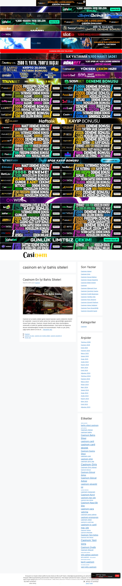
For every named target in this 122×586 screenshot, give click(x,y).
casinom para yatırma (87, 510)
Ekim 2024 (84, 367)
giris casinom (85, 557)
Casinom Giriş (85, 274)
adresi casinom (84, 423)
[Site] (30, 88)
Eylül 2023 (84, 404)
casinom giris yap (87, 461)
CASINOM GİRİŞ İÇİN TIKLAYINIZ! (61, 51)
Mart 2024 (84, 387)
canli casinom (84, 427)
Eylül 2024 (84, 370)
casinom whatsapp (86, 532)
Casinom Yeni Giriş (89, 542)
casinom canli (87, 441)
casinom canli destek (88, 446)
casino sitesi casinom (85, 552)
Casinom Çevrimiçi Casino (89, 291)
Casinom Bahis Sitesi (88, 436)
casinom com (86, 456)
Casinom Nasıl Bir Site (89, 504)
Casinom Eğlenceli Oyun (89, 288)
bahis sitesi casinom (89, 425)
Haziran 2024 (85, 379)
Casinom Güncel (86, 470)
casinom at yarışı (29, 335)
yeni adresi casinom (85, 564)
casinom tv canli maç (87, 522)
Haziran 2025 (85, 350)
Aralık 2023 (85, 396)
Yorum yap (28, 337)
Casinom (27, 334)
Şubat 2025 (85, 356)
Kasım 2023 (85, 399)
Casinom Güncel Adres (88, 473)
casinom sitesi (86, 520)
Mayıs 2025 (85, 353)
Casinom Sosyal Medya (89, 277)
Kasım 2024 (85, 365)
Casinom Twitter (86, 530)
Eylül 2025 (84, 348)
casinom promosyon (89, 517)
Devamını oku (47, 329)
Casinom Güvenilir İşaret (89, 311)
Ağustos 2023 (85, 407)
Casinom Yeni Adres (89, 535)
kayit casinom (87, 562)
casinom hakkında (84, 489)
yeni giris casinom (88, 567)
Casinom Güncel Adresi (89, 479)
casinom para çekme (88, 515)
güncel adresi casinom (85, 559)
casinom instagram (88, 492)
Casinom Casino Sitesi (88, 452)
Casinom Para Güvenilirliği (89, 308)
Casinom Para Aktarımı (88, 299)
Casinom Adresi (86, 271)
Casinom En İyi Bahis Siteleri (42, 279)
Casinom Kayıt (88, 494)
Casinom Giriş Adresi (89, 467)
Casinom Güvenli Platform (89, 302)
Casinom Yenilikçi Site (88, 297)
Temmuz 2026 (86, 342)
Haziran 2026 (85, 345)
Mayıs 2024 (85, 382)
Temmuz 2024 (86, 376)
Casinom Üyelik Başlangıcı (89, 294)
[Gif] (61, 121)
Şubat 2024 (85, 390)
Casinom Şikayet (87, 550)
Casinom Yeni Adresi (87, 537)
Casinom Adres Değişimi (89, 305)
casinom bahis (86, 432)
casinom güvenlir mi (56, 335)
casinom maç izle (88, 498)
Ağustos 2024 (85, 373)
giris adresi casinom (89, 555)
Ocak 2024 (84, 393)
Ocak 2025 (84, 359)
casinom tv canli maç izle (89, 526)
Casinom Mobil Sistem (88, 283)
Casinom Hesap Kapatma (89, 280)
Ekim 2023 (84, 401)
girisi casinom (93, 557)
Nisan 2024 (85, 384)
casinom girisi (87, 459)
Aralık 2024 (85, 362)
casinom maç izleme (87, 500)
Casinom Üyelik (88, 547)
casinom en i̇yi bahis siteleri (42, 335)
